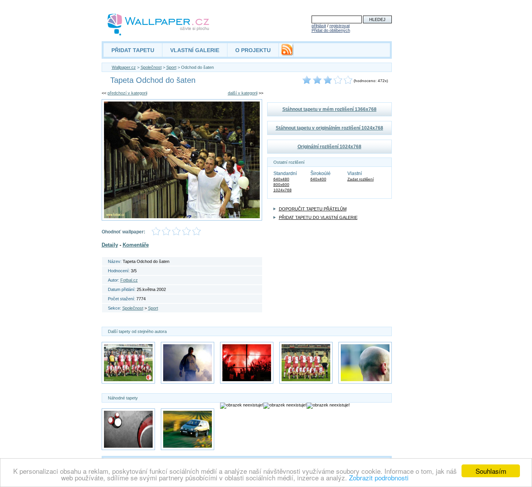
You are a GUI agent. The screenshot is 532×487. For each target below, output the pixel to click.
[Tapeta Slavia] (306, 363)
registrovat (339, 25)
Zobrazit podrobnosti (379, 477)
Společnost (151, 67)
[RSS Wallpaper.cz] (287, 54)
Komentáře (136, 245)
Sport (171, 67)
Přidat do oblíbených (331, 30)
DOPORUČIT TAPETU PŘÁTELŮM (313, 209)
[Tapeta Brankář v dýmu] (187, 363)
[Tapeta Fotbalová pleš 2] (365, 363)
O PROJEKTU (253, 50)
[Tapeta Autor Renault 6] (187, 429)
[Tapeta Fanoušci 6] (246, 363)
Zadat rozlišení (360, 179)
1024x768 (282, 190)
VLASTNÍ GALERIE (194, 50)
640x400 (318, 179)
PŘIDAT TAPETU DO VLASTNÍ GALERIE (318, 217)
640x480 (281, 179)
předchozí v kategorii (127, 93)
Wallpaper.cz (124, 67)
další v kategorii (242, 93)
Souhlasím (491, 471)
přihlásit (319, 25)
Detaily (110, 245)
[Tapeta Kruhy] (128, 429)
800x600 (281, 184)
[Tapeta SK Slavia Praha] (128, 363)
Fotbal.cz (129, 280)
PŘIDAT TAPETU (132, 50)
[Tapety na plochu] (158, 24)
